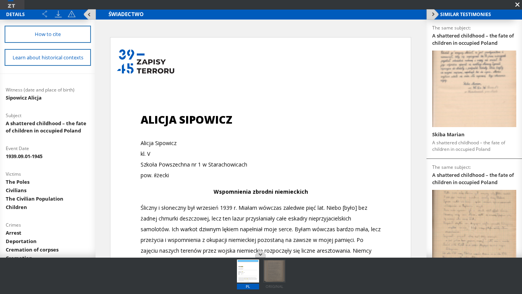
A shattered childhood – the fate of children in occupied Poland (46, 127)
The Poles (17, 181)
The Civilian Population (34, 198)
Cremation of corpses (32, 249)
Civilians (16, 190)
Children (16, 207)
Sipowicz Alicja (24, 97)
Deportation (21, 241)
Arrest (13, 232)
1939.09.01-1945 (24, 156)
